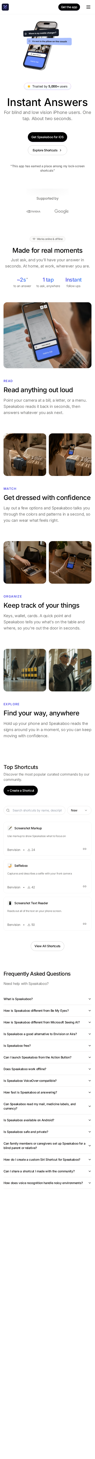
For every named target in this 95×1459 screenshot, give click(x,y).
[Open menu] (88, 7)
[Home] (5, 7)
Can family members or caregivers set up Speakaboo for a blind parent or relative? (44, 1146)
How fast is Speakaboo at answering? (30, 1092)
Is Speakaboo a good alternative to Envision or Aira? (40, 1034)
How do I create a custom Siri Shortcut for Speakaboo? (42, 1159)
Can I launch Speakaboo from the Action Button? (37, 1057)
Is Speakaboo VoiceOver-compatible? (30, 1080)
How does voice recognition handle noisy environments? (43, 1183)
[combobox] (79, 810)
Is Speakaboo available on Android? (29, 1120)
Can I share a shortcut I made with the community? (39, 1171)
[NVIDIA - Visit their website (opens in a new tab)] (33, 211)
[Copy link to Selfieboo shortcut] (85, 886)
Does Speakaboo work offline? (25, 1069)
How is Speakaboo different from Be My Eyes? (36, 1010)
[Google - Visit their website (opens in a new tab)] (62, 211)
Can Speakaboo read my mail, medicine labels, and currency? (40, 1106)
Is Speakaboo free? (17, 1045)
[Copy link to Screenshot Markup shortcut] (85, 849)
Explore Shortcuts (45, 150)
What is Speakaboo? (18, 999)
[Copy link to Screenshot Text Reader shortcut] (85, 924)
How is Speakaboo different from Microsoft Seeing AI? (42, 1022)
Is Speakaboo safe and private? (26, 1132)
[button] (47, 839)
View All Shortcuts (47, 946)
